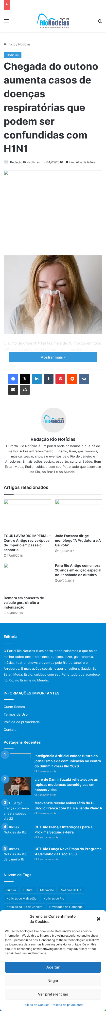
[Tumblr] (48, 379)
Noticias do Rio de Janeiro (24, 907)
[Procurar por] (99, 22)
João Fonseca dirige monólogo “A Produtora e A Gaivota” (78, 540)
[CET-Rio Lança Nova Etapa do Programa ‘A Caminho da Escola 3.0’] (17, 855)
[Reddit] (72, 379)
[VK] (84, 379)
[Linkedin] (37, 379)
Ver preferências (53, 994)
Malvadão (47, 890)
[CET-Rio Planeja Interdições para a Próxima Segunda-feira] (17, 834)
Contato (10, 730)
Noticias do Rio (53, 898)
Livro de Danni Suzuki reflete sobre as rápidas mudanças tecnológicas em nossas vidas (66, 784)
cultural (28, 890)
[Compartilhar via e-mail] (13, 390)
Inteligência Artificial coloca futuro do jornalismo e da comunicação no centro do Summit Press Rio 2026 (68, 761)
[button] (98, 918)
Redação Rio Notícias (25, 162)
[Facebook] (13, 379)
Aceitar (53, 967)
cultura (11, 890)
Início (11, 44)
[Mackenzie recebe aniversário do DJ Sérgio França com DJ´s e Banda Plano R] (17, 811)
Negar (53, 980)
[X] (25, 379)
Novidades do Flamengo (66, 907)
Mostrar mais (52, 357)
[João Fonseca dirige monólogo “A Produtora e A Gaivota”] (78, 515)
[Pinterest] (60, 379)
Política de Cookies (36, 1005)
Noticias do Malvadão (21, 898)
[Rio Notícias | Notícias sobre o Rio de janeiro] (53, 21)
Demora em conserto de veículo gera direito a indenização (24, 602)
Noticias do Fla (71, 890)
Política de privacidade (67, 1005)
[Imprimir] (25, 390)
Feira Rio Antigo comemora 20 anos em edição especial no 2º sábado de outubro (78, 570)
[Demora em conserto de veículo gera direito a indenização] (27, 578)
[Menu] (6, 22)
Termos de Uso (16, 714)
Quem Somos (14, 707)
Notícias (24, 44)
